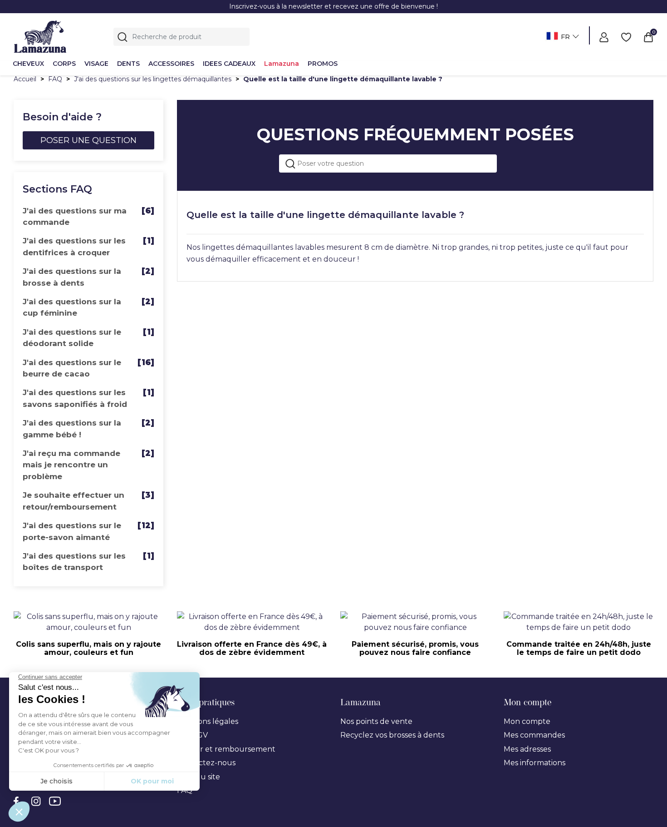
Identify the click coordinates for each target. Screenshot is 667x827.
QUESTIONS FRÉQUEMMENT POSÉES (415, 134)
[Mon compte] (603, 36)
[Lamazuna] (40, 35)
